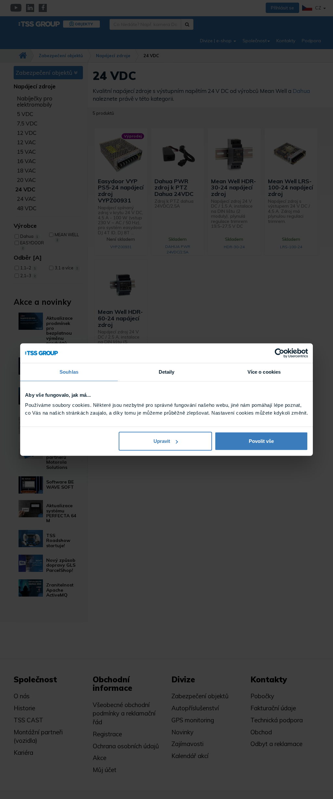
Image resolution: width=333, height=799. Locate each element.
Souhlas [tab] (69, 371)
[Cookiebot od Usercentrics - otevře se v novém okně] (279, 353)
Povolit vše (261, 441)
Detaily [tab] (167, 371)
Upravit (161, 441)
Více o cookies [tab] (264, 371)
